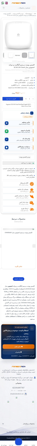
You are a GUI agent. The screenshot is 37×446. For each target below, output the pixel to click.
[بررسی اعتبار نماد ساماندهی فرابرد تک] (31, 408)
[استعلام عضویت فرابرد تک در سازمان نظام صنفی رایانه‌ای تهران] (14, 408)
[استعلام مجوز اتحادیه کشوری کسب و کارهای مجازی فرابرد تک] (6, 408)
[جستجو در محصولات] (34, 8)
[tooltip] (34, 246)
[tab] (18, 279)
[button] (3, 8)
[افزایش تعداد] (25, 99)
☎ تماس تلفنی (18, 346)
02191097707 (18, 388)
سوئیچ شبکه (28, 13)
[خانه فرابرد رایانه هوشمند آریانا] (18, 3)
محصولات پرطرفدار (29, 423)
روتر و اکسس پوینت (18, 13)
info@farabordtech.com (17, 394)
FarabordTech (11, 438)
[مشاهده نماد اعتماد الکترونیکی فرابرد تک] (23, 408)
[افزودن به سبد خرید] (18, 441)
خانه (35, 13)
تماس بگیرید (18, 266)
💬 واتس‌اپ (18, 352)
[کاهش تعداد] (33, 99)
